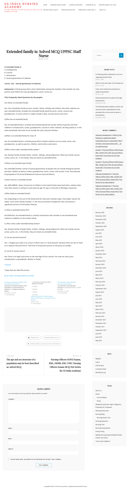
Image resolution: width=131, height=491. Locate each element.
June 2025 (99, 237)
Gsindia (98, 150)
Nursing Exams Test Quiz (107, 5)
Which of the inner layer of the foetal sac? (109, 83)
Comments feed (101, 369)
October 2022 (100, 285)
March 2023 (99, 278)
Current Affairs (102, 397)
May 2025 (99, 240)
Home (45, 5)
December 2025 (101, 216)
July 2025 (99, 233)
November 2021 (101, 323)
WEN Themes (83, 486)
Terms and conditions (86, 10)
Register (98, 359)
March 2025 (99, 247)
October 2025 (100, 223)
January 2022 (100, 316)
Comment (11, 399)
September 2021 (101, 330)
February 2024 (100, 261)
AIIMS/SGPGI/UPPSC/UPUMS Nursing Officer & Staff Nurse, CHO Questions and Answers (43, 298)
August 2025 (100, 230)
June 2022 (99, 299)
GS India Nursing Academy (21, 5)
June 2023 (99, 271)
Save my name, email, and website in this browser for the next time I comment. (36, 459)
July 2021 (99, 334)
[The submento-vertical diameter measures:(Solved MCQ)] (70, 287)
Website (10, 449)
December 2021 (101, 320)
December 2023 (101, 268)
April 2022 (99, 306)
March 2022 (99, 309)
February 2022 (100, 313)
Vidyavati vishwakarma (103, 135)
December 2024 (101, 254)
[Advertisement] (65, 28)
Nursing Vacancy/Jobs (58, 5)
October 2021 (100, 327)
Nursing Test (100, 425)
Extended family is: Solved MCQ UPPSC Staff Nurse (45, 344)
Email (10, 438)
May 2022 (99, 302)
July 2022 (99, 296)
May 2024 (99, 257)
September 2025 (101, 226)
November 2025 (101, 219)
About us (102, 10)
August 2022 (100, 292)
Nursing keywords (76, 5)
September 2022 (101, 289)
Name (10, 428)
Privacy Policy (100, 431)
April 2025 (99, 244)
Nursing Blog (91, 5)
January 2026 (100, 212)
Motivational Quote (50, 10)
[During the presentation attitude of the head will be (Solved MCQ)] (17, 288)
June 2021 (99, 337)
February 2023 (100, 282)
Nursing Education (68, 10)
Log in (98, 362)
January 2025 (100, 251)
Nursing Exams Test (103, 418)
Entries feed (100, 366)
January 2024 (100, 264)
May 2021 (99, 340)
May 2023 (99, 275)
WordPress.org (101, 372)
